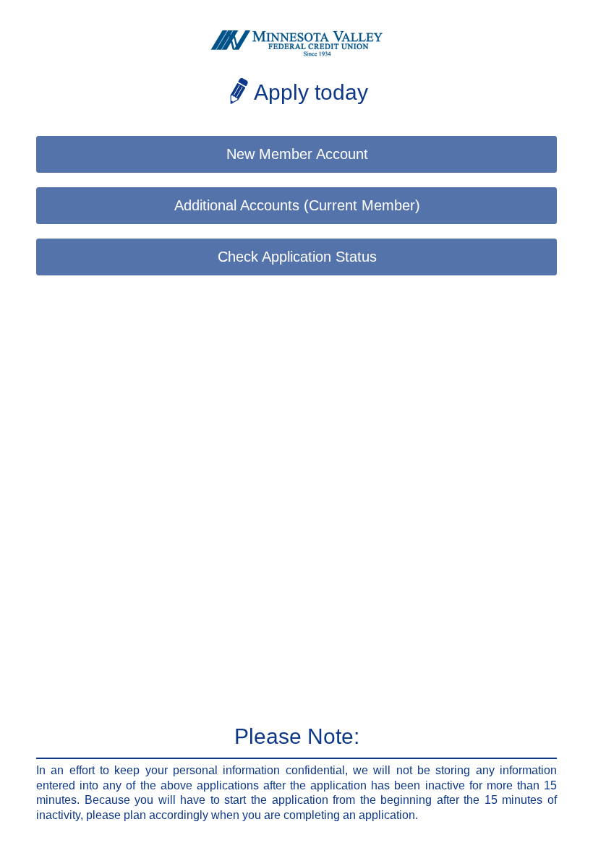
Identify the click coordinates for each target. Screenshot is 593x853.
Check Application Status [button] (297, 257)
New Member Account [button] (297, 154)
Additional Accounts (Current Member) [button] (297, 205)
